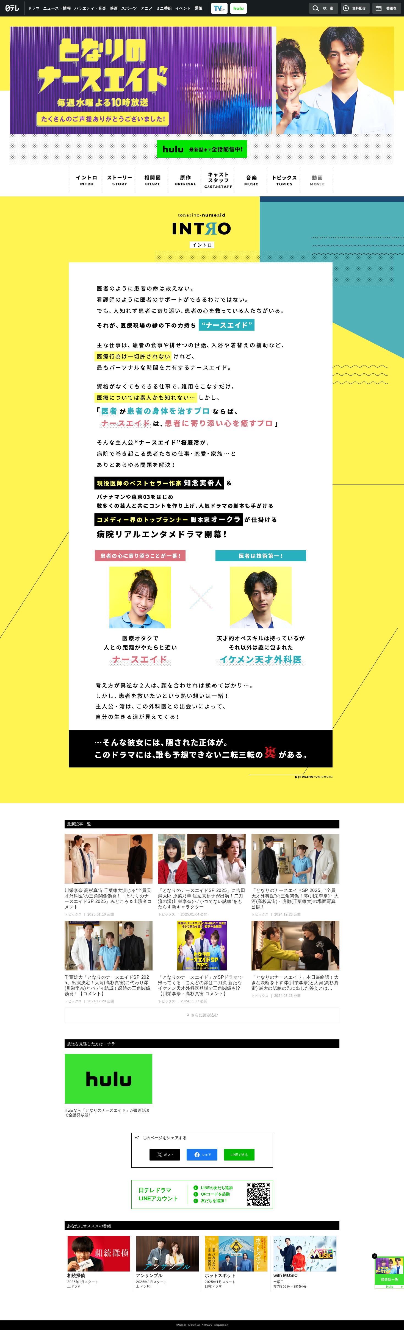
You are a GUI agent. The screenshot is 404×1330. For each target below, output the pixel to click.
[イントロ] (86, 179)
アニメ (147, 8)
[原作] (185, 179)
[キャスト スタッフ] (218, 179)
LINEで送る (239, 1155)
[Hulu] (202, 149)
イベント (183, 8)
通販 (199, 8)
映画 (114, 8)
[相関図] (152, 179)
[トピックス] (284, 179)
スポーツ (129, 8)
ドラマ (34, 8)
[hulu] (238, 8)
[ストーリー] (119, 179)
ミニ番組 (164, 8)
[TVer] (219, 8)
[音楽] (251, 179)
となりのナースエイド (202, 75)
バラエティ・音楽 (90, 8)
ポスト (169, 1155)
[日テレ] (12, 8)
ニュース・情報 (57, 8)
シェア (206, 1155)
